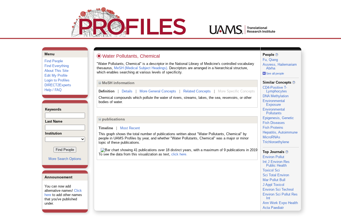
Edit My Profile (55, 75)
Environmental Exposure (274, 103)
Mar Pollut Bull (274, 180)
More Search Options (64, 159)
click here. (179, 154)
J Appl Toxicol (273, 185)
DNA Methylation (276, 96)
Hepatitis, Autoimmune (280, 132)
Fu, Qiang (270, 60)
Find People (53, 61)
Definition (107, 91)
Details (127, 91)
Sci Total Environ (276, 175)
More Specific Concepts (236, 91)
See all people (275, 73)
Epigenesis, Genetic (278, 118)
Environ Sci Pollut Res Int (280, 196)
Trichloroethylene (276, 142)
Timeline (106, 128)
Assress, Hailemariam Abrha (280, 66)
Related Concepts (197, 91)
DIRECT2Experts (57, 85)
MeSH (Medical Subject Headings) (140, 68)
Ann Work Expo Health (280, 203)
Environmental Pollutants (274, 111)
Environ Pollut (273, 157)
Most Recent (130, 128)
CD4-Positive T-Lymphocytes (275, 89)
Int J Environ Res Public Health (276, 163)
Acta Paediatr (273, 208)
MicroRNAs (271, 137)
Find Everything (56, 66)
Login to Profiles (57, 80)
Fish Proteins (273, 128)
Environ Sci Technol (278, 189)
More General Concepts (158, 91)
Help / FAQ (53, 90)
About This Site (56, 71)
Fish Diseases (274, 123)
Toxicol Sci (271, 170)
